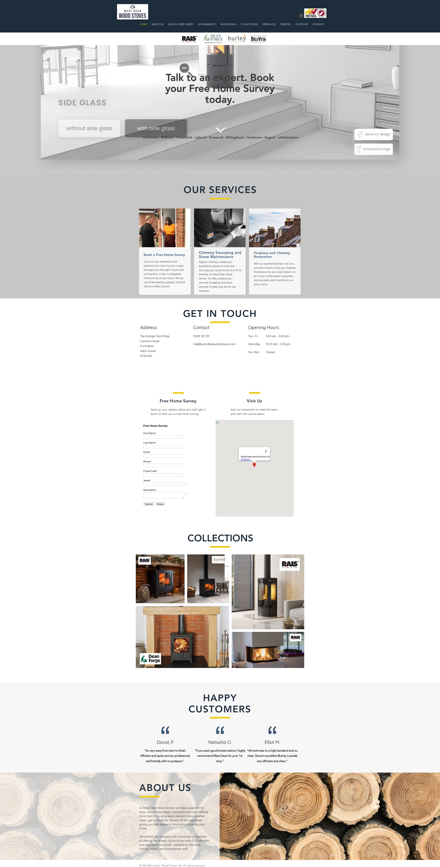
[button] (301, 14)
